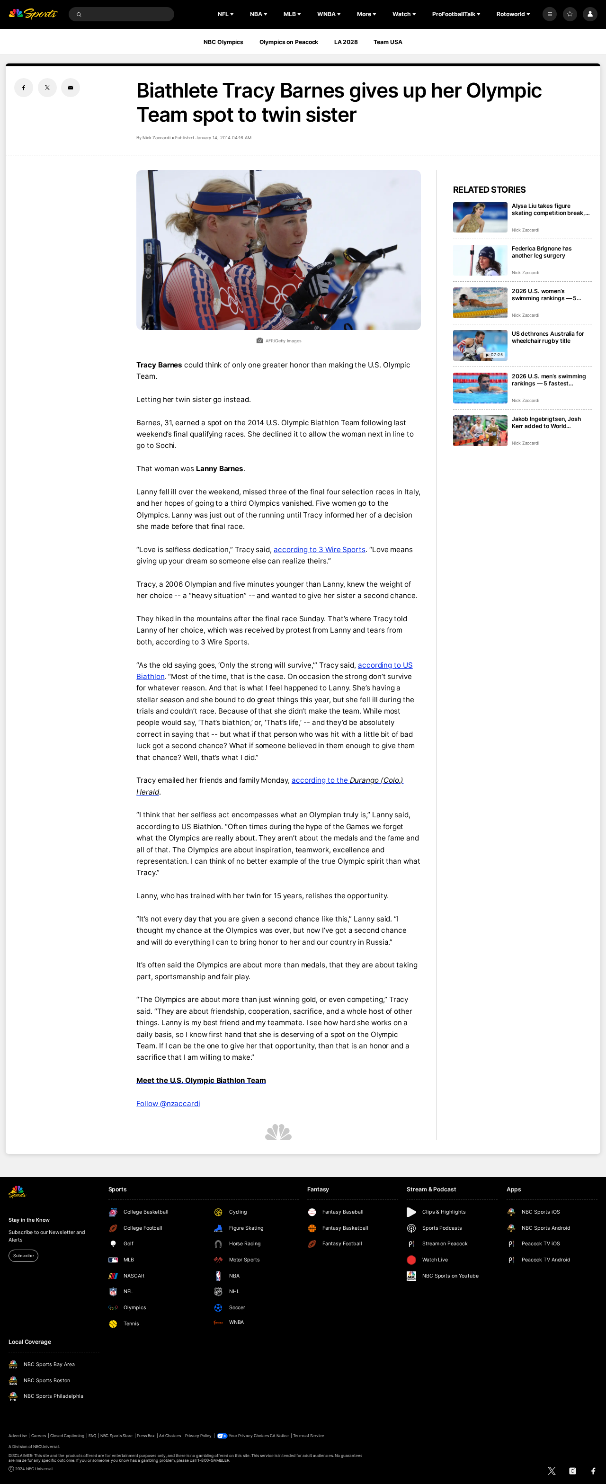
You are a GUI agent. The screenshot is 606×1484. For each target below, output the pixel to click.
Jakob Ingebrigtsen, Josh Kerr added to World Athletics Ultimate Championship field (546, 422)
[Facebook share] (23, 87)
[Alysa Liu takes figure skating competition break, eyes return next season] (480, 217)
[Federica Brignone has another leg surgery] (480, 260)
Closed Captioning (67, 1435)
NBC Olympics (223, 41)
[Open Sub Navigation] (233, 14)
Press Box (146, 1435)
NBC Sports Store (116, 1435)
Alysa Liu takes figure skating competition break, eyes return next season (548, 209)
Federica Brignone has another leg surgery (542, 252)
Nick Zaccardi (156, 137)
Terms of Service (308, 1435)
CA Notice (279, 1435)
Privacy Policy (198, 1435)
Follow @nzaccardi (168, 1103)
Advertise (18, 1435)
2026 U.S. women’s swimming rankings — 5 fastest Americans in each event (547, 294)
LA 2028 (346, 41)
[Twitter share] (47, 87)
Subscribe (23, 1255)
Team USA (388, 41)
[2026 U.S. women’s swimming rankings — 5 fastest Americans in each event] (480, 302)
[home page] (33, 14)
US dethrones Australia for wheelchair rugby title (548, 337)
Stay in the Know (29, 1220)
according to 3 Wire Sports (319, 549)
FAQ (92, 1435)
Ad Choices (169, 1435)
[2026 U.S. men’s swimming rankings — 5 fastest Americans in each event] (480, 388)
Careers (38, 1435)
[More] (550, 14)
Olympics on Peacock (289, 41)
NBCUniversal (46, 1446)
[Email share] (70, 87)
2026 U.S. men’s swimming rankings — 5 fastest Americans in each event (549, 380)
